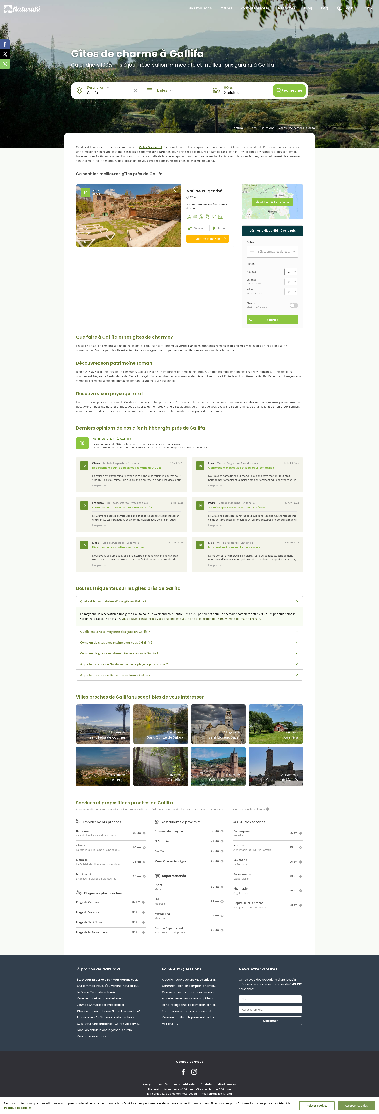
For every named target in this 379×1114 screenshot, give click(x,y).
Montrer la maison (207, 239)
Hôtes (251, 263)
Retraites (286, 8)
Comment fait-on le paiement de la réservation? (189, 1017)
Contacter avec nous (92, 1036)
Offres (226, 8)
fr (367, 8)
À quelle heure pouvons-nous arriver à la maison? (189, 980)
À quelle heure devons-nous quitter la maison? (189, 998)
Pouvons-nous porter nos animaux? (186, 1011)
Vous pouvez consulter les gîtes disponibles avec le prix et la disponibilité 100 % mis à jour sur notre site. (191, 619)
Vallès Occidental (290, 128)
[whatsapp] (5, 64)
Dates (250, 242)
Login (349, 8)
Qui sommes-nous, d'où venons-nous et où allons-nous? (108, 986)
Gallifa (310, 128)
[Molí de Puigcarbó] (129, 215)
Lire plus (97, 485)
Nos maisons (200, 8)
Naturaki (239, 128)
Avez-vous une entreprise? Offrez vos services (108, 1024)
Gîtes (253, 128)
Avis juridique (152, 1084)
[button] (168, 215)
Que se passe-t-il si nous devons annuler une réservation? (189, 992)
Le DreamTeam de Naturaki (96, 992)
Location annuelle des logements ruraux (104, 1030)
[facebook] (5, 44)
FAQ (324, 8)
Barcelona (267, 128)
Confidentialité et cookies (218, 1084)
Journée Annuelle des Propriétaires (101, 1005)
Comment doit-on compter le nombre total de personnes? (189, 986)
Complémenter (255, 8)
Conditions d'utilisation (181, 1084)
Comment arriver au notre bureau (100, 998)
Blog (308, 8)
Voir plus (168, 1024)
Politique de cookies (17, 1108)
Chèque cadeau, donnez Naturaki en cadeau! (108, 1011)
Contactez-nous (189, 1061)
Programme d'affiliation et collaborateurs (105, 1017)
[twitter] (5, 54)
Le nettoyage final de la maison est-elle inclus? (189, 1005)
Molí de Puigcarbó (114, 463)
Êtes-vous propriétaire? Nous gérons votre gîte (108, 980)
